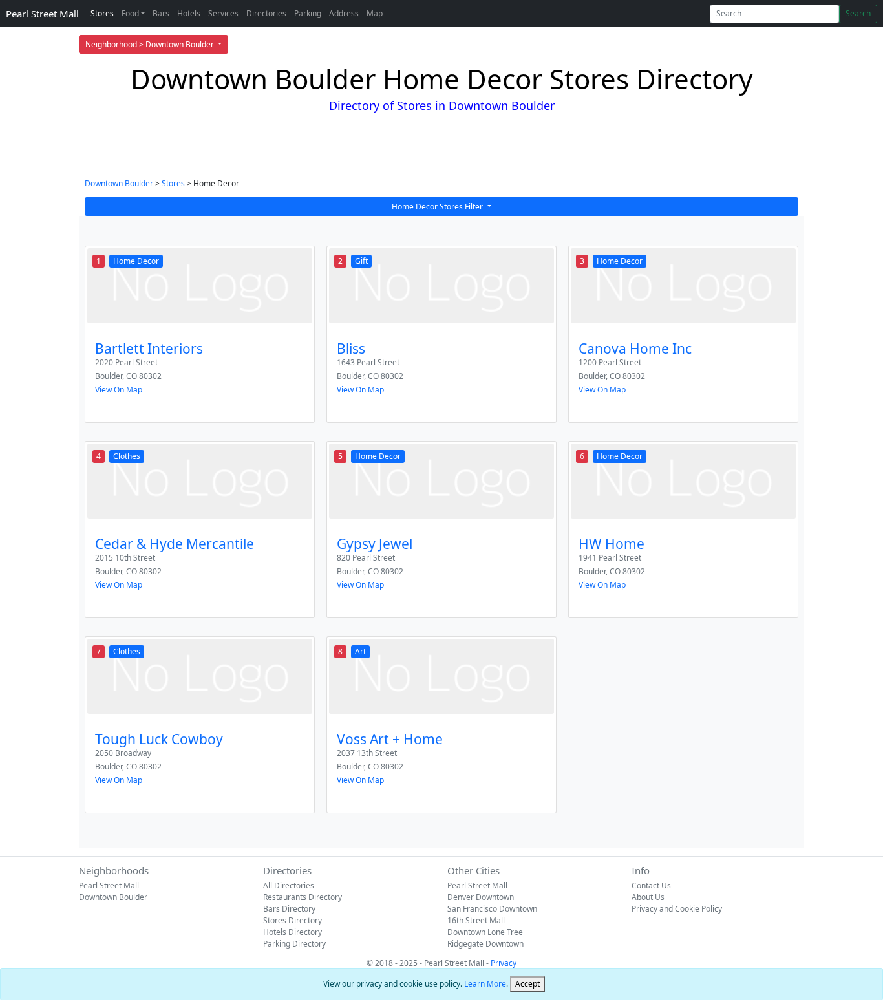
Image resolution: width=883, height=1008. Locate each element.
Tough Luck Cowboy (159, 739)
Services (223, 13)
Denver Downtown (480, 897)
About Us (648, 897)
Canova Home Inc (635, 348)
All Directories (288, 885)
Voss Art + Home (390, 739)
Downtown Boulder (119, 183)
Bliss (351, 348)
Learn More (485, 983)
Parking (307, 13)
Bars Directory (289, 908)
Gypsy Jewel (374, 544)
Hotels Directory (292, 932)
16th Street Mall (476, 920)
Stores (102, 13)
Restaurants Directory (302, 897)
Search (858, 13)
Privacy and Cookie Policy (677, 908)
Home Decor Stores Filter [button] (438, 206)
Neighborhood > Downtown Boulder (150, 44)
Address (344, 13)
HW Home (611, 544)
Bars (161, 13)
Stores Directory (292, 920)
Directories (266, 13)
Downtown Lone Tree (485, 932)
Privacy (503, 963)
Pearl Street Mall (42, 13)
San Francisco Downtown (492, 908)
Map (375, 13)
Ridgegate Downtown (485, 943)
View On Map (118, 389)
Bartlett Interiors (149, 348)
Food (130, 13)
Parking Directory (294, 943)
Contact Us (651, 885)
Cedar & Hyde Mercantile (174, 544)
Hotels (188, 13)
